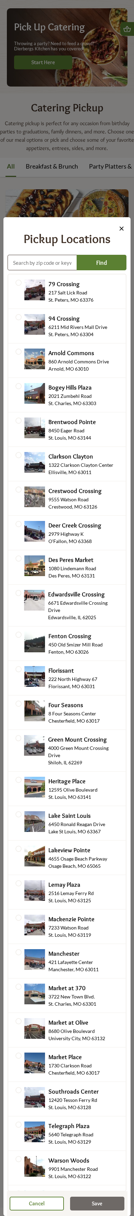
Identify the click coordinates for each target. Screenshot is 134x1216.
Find (101, 263)
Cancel (37, 1203)
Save (97, 1203)
